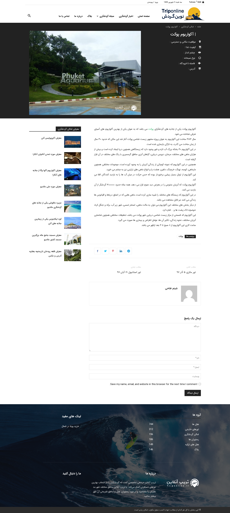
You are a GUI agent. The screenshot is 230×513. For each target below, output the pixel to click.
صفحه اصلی (144, 16)
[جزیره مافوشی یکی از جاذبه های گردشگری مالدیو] (72, 207)
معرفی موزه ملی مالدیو (50, 186)
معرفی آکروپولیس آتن (51, 138)
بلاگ (89, 16)
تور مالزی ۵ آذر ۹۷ (186, 272)
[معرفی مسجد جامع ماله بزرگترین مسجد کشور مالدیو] (72, 239)
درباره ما (78, 16)
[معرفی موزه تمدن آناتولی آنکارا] (72, 158)
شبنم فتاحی (171, 288)
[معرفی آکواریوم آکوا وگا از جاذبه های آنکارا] (72, 174)
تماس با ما (64, 16)
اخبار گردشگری (126, 16)
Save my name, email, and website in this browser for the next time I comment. (153, 384)
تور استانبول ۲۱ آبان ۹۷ (129, 272)
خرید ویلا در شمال (70, 426)
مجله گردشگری (107, 16)
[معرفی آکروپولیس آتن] (72, 142)
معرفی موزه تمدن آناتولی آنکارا (47, 154)
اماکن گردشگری (187, 26)
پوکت (151, 129)
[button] (29, 16)
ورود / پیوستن (152, 2)
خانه (199, 26)
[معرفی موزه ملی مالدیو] (72, 190)
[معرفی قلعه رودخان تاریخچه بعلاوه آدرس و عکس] (72, 255)
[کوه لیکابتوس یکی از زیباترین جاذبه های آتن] (72, 223)
